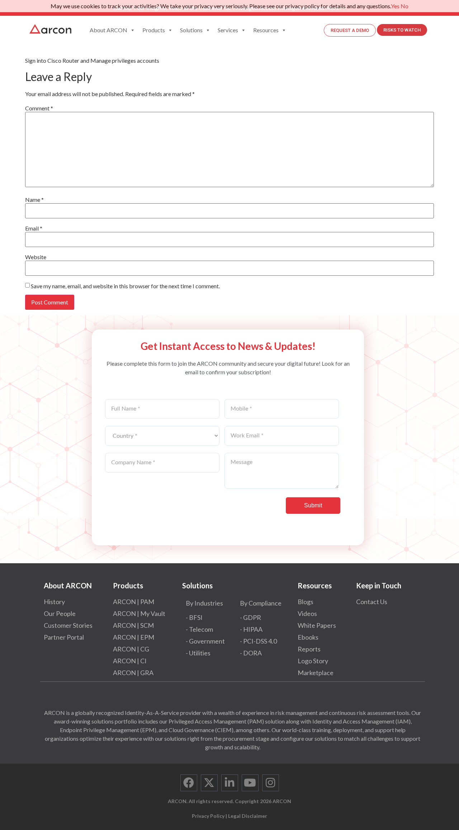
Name (34, 200)
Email (33, 228)
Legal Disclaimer (247, 816)
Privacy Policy (208, 816)
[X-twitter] (209, 782)
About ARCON (108, 30)
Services (228, 30)
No (404, 6)
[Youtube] (250, 782)
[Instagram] (270, 782)
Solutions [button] (191, 30)
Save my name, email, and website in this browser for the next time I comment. (125, 286)
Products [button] (153, 30)
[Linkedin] (229, 782)
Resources (266, 30)
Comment (39, 108)
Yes (395, 6)
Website (35, 257)
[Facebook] (188, 782)
